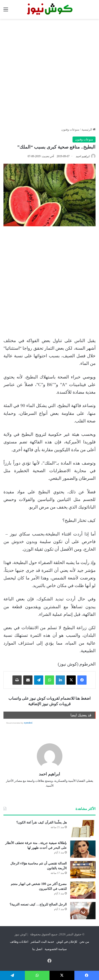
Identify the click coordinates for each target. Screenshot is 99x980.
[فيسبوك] (82, 680)
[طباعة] (17, 680)
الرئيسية (87, 129)
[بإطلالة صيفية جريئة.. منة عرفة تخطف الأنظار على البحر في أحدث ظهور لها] (83, 849)
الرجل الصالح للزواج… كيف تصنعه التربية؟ (38, 904)
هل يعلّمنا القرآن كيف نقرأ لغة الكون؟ (41, 822)
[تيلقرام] (38, 680)
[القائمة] (5, 11)
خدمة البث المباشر (42, 941)
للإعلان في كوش (66, 941)
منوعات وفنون (70, 129)
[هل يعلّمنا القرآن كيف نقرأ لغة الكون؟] (83, 828)
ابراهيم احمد (83, 156)
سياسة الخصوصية (56, 949)
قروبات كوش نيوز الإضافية (49, 704)
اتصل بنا (37, 949)
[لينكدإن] (60, 680)
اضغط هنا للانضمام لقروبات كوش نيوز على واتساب (50, 698)
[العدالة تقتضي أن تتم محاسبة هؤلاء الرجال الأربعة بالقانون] (83, 869)
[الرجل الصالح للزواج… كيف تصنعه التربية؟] (83, 910)
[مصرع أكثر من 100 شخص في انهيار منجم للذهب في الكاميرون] (83, 890)
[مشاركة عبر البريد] (27, 680)
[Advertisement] (49, 72)
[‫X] (71, 680)
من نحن (84, 941)
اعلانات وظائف (19, 941)
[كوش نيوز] (49, 9)
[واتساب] (49, 680)
